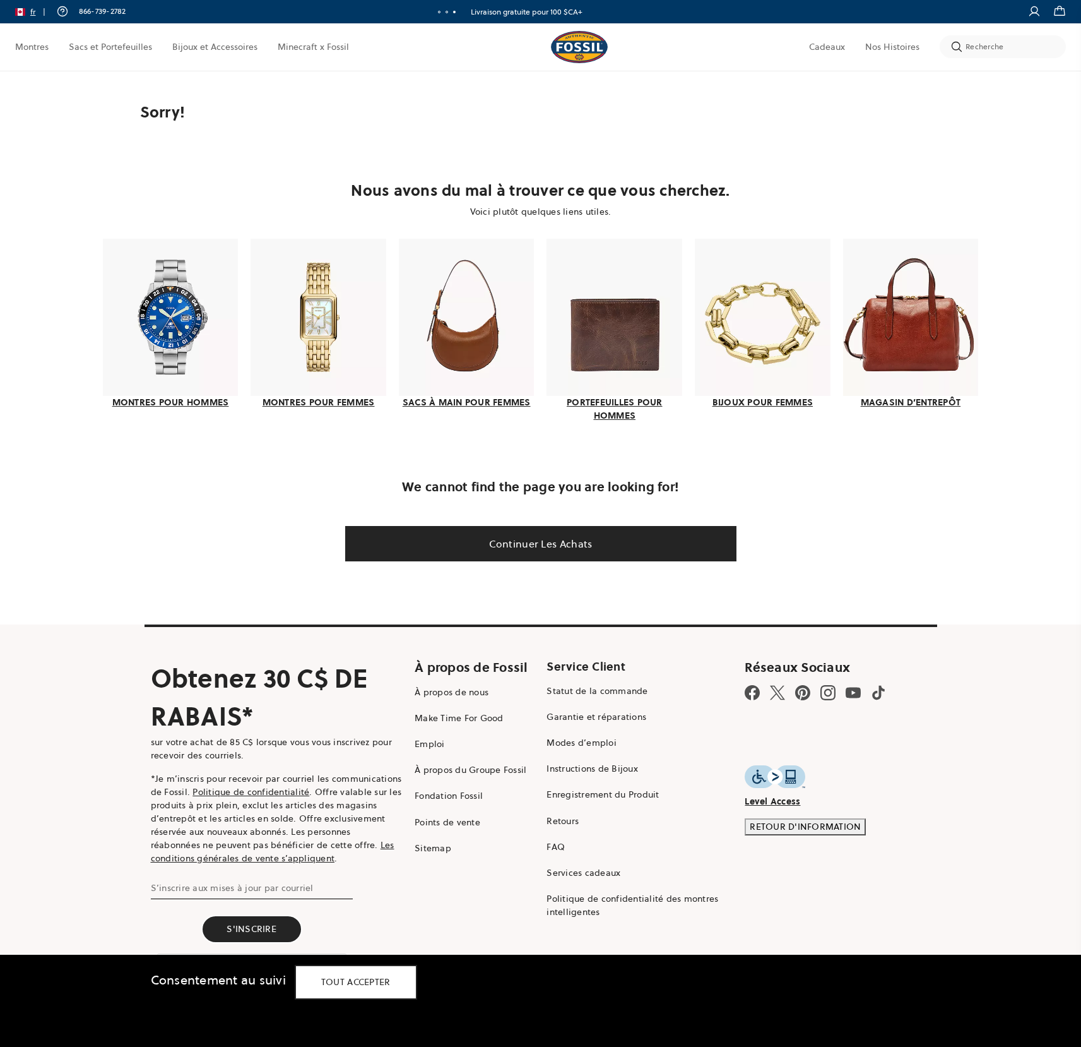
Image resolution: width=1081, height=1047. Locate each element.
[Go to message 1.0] (439, 12)
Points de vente (447, 822)
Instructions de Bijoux (592, 768)
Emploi (430, 744)
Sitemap (433, 848)
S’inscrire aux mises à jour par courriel (232, 888)
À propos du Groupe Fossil (470, 769)
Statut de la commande (596, 691)
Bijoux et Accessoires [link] (214, 46)
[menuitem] (32, 46)
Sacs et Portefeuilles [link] (110, 46)
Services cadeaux (583, 872)
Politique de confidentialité (250, 792)
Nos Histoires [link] (892, 46)
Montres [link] (32, 46)
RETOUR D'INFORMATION (805, 826)
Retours (562, 821)
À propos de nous (451, 692)
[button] (34, 11)
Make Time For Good (459, 718)
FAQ (555, 847)
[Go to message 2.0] (447, 12)
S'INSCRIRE (251, 929)
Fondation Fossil (449, 795)
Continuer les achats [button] (541, 544)
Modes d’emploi (581, 742)
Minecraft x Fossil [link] (313, 46)
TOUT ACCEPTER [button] (356, 982)
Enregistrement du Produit (602, 794)
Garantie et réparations (596, 716)
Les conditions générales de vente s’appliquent (272, 852)
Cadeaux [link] (827, 46)
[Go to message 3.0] (454, 12)
